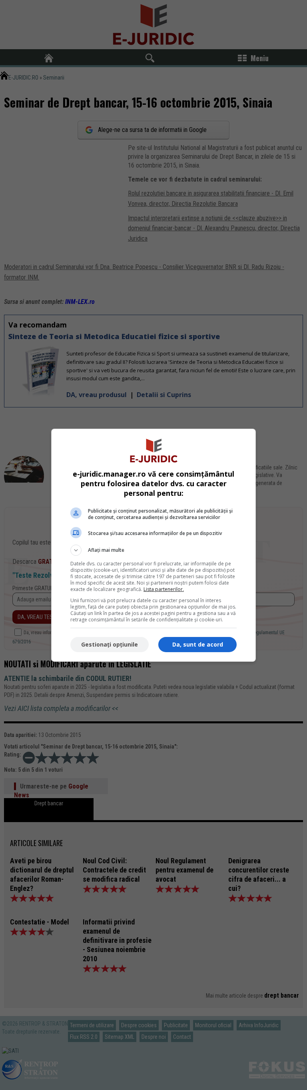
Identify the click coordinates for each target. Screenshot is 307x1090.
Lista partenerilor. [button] (164, 589)
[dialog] (153, 545)
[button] (153, 550)
